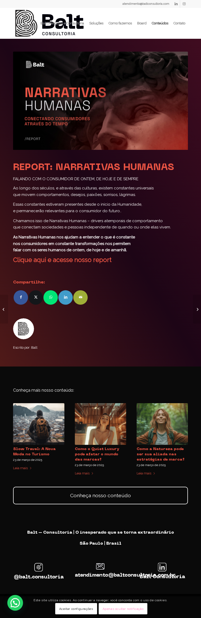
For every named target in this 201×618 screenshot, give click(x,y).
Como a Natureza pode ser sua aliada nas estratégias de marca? (161, 454)
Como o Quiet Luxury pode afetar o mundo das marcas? (97, 454)
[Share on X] (36, 297)
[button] (15, 603)
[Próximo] (180, 431)
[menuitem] (62, 23)
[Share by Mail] (80, 297)
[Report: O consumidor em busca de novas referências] (197, 309)
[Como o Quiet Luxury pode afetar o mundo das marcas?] (100, 424)
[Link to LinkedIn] (176, 4)
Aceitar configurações (76, 609)
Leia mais (20, 468)
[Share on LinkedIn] (65, 297)
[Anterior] (21, 431)
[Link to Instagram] (184, 4)
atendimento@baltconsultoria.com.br (125, 575)
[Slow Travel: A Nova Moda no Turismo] (38, 424)
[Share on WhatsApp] (50, 297)
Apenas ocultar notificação (123, 609)
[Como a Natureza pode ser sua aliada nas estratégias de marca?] (162, 424)
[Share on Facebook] (21, 297)
